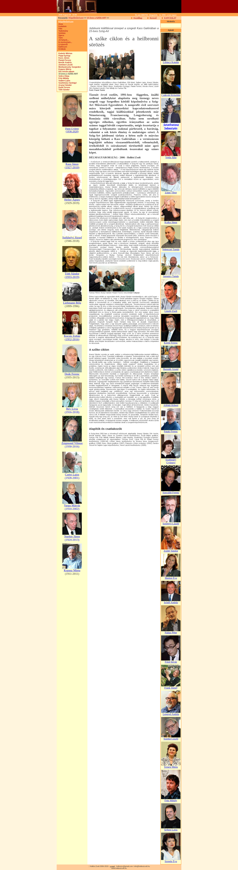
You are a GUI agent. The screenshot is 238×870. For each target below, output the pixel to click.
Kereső (153, 18)
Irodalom (62, 26)
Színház (61, 33)
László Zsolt (170, 311)
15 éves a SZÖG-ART (96, 18)
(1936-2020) (72, 131)
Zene (60, 24)
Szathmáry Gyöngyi (67, 83)
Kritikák (61, 49)
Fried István (171, 662)
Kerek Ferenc (171, 342)
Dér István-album (65, 71)
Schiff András (171, 602)
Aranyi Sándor (64, 85)
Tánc (60, 38)
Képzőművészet (76, 18)
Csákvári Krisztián (170, 95)
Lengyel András (171, 714)
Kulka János (170, 222)
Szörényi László (171, 523)
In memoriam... (64, 42)
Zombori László (65, 65)
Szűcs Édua (63, 76)
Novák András (64, 62)
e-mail (112, 866)
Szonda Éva (171, 861)
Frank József (170, 687)
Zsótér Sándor (171, 550)
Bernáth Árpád (170, 369)
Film (59, 29)
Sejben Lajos (63, 80)
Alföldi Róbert (170, 405)
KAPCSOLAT (170, 18)
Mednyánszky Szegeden (69, 67)
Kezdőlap (138, 18)
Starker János (72, 536)
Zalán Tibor (171, 192)
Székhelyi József (72, 237)
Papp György (63, 56)
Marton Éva (171, 578)
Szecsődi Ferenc (171, 492)
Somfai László (171, 738)
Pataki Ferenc (64, 60)
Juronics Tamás (171, 276)
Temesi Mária (171, 767)
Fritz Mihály (63, 78)
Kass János (63, 58)
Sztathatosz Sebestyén (171, 126)
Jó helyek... (63, 40)
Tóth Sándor (63, 90)
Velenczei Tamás (170, 249)
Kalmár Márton (64, 53)
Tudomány (62, 31)
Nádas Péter (171, 632)
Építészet (62, 47)
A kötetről (62, 44)
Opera (60, 35)
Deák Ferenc (63, 87)
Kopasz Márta (64, 69)
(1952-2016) (72, 339)
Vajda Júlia (170, 157)
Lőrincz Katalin (171, 62)
